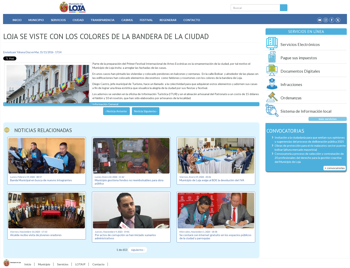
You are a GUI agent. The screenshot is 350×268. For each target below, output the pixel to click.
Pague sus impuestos (299, 57)
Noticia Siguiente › (145, 111)
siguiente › (137, 249)
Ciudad (78, 20)
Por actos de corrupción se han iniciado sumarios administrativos (125, 236)
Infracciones (291, 84)
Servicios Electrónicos (300, 44)
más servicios (328, 119)
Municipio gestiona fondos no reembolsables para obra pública (129, 181)
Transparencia (102, 20)
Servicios (58, 20)
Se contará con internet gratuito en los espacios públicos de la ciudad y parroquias (215, 236)
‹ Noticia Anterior (116, 111)
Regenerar (168, 20)
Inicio (17, 20)
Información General (105, 104)
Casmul (127, 20)
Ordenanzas (291, 97)
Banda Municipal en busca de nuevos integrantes (41, 180)
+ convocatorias (334, 168)
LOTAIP (80, 264)
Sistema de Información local (306, 111)
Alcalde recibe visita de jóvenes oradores (36, 235)
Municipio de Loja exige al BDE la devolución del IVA (211, 180)
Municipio (36, 20)
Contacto (191, 20)
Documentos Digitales (300, 71)
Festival (146, 20)
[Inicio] (73, 7)
